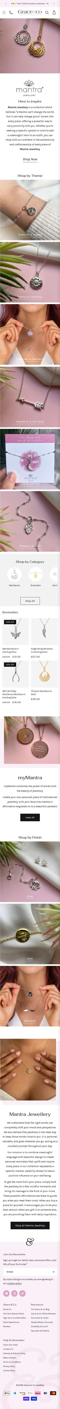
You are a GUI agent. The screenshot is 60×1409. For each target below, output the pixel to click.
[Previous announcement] (5, 3)
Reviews (7, 1326)
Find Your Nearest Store (13, 1314)
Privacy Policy (9, 1366)
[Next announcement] (54, 3)
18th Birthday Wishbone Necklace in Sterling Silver (13, 694)
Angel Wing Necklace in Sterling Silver (42, 650)
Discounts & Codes (40, 1318)
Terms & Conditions (12, 1362)
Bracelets (36, 585)
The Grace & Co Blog (40, 1309)
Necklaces (14, 585)
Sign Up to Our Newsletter (14, 1318)
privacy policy (14, 1283)
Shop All (30, 600)
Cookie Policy (9, 1370)
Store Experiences (11, 1322)
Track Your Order (10, 1345)
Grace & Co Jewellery (34, 1385)
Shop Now (30, 159)
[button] (4, 12)
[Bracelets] (35, 580)
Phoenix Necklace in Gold (41, 693)
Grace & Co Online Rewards (43, 1314)
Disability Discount (39, 1326)
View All (30, 817)
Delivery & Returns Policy (14, 1353)
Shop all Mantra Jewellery (30, 1225)
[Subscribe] (53, 1272)
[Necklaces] (14, 580)
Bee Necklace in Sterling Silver (10, 650)
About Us (7, 1309)
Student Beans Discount (42, 1322)
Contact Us (8, 1349)
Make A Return (9, 1358)
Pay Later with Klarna (40, 1331)
